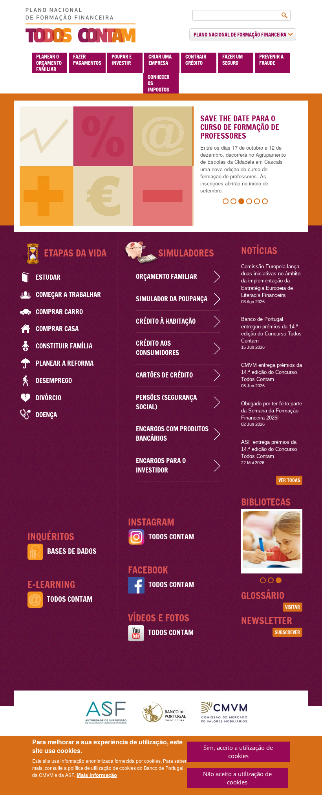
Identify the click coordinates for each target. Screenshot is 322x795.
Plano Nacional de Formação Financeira (240, 34)
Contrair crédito (195, 59)
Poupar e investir (122, 59)
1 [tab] (227, 202)
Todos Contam (69, 599)
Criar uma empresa (160, 59)
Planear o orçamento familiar (49, 63)
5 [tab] (258, 202)
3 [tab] (242, 202)
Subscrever (287, 632)
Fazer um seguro (232, 59)
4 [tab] (250, 202)
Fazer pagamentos (87, 59)
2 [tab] (234, 202)
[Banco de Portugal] (164, 711)
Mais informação (97, 775)
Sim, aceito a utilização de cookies (238, 752)
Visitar (292, 607)
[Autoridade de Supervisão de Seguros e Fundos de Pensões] (106, 711)
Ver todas (289, 480)
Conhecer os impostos (158, 83)
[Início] (80, 25)
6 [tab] (266, 202)
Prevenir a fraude (271, 59)
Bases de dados (72, 551)
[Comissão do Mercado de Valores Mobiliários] (224, 711)
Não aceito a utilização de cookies (237, 778)
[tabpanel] (161, 166)
